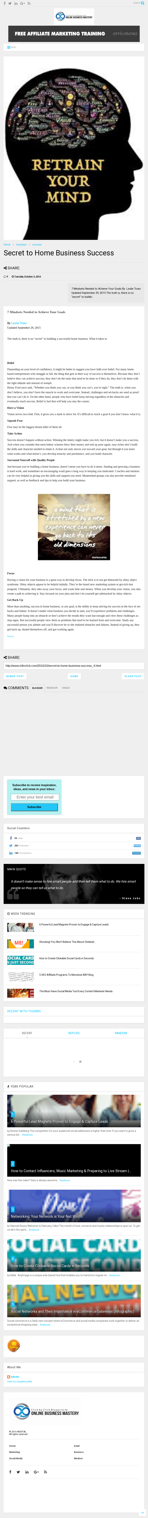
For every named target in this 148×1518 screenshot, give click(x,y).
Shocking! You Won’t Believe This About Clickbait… (67, 941)
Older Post (133, 676)
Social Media (15, 1458)
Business (79, 1452)
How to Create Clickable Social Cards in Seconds (66, 958)
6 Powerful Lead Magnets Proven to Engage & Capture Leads (74, 924)
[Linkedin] (16, 3)
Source (10, 636)
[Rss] (29, 3)
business (21, 244)
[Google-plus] (22, 3)
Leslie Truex (19, 323)
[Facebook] (5, 3)
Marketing (14, 1452)
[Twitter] (10, 3)
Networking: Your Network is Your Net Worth (46, 1216)
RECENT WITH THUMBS (24, 1011)
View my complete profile (19, 1381)
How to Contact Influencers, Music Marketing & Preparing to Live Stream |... (71, 1171)
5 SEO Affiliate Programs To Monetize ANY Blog (66, 974)
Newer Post (15, 676)
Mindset (78, 1458)
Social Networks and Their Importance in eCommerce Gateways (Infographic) (72, 1311)
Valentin (15, 1377)
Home (7, 244)
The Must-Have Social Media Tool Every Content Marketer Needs (76, 991)
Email (76, 1446)
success (37, 244)
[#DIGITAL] (74, 23)
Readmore (27, 1135)
